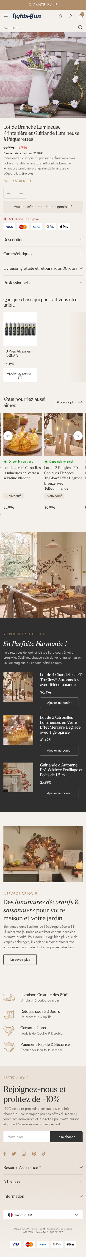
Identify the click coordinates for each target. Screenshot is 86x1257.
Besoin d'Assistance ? (22, 1167)
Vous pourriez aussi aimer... (24, 402)
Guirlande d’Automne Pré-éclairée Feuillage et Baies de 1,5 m (61, 770)
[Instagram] (24, 1154)
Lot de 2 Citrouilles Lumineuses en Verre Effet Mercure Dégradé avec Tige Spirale (60, 725)
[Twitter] (13, 1154)
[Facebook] (4, 1154)
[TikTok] (44, 1154)
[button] (60, 16)
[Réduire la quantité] (7, 193)
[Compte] (70, 16)
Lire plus (27, 173)
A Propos (11, 1181)
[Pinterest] (34, 1154)
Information (13, 1196)
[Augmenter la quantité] (22, 193)
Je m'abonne (66, 1137)
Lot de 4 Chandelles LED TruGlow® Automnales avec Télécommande (61, 679)
